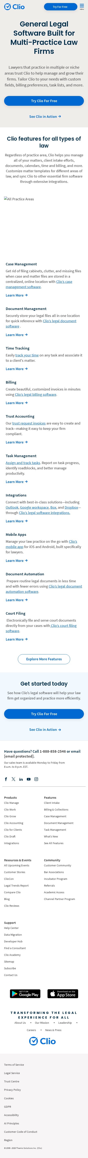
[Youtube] (28, 779)
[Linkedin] (21, 779)
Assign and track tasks (23, 462)
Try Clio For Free (44, 100)
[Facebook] (6, 779)
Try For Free (60, 7)
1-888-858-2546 (53, 751)
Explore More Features (44, 659)
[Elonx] (13, 779)
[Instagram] (36, 779)
